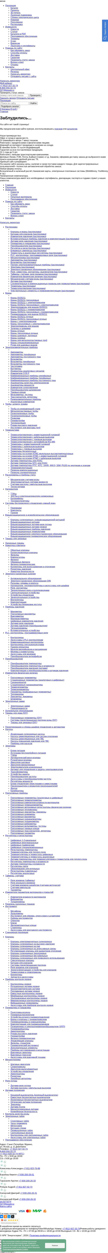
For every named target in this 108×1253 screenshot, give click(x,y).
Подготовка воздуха (20, 1012)
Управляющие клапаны (22, 1041)
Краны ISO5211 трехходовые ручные (29, 319)
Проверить (35, 95)
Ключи (14, 923)
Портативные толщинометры (25, 821)
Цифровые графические (23, 845)
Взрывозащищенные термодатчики (28, 531)
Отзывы (14, 64)
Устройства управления (22, 595)
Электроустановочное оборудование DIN (31, 581)
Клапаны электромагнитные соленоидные (31, 941)
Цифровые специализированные (27, 847)
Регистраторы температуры (24, 850)
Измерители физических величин (21, 673)
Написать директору (20, 74)
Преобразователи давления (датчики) (29, 668)
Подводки (15, 418)
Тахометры (16, 890)
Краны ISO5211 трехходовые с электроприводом (34, 305)
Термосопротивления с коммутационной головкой (35, 435)
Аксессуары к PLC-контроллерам (27, 640)
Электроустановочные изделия (20, 574)
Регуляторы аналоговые (23, 873)
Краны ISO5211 (18, 298)
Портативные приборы (16, 793)
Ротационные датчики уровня (25, 986)
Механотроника (13, 1059)
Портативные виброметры (23, 824)
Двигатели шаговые (20, 762)
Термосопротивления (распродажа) (28, 288)
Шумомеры (16, 699)
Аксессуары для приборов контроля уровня (32, 1005)
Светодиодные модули (22, 1133)
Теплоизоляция (18, 423)
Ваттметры (16, 369)
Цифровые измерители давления (27, 621)
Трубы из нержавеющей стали (25, 409)
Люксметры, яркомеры (22, 696)
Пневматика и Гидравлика (18, 1008)
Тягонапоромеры (19, 628)
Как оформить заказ (20, 50)
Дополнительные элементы (24, 1048)
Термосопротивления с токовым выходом (31, 439)
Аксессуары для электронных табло (28, 1137)
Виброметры (17, 899)
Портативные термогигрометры (26, 800)
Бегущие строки (18, 1128)
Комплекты (16, 510)
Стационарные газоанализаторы (27, 685)
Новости (15, 29)
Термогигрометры (19, 687)
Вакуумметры (17, 616)
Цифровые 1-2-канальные (23, 840)
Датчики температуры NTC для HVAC (29, 463)
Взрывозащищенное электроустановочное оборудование (39, 534)
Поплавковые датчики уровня (25, 991)
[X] (12, 1216)
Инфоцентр (11, 190)
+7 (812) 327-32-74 (9, 85)
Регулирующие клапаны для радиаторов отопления (36, 951)
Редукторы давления (21, 569)
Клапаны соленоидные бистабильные (29, 956)
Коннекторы (16, 974)
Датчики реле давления (22, 623)
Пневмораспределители (22, 1015)
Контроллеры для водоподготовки (27, 644)
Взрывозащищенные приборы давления (30, 529)
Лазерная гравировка (21, 15)
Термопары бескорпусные (23, 451)
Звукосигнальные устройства (25, 597)
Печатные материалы (21, 197)
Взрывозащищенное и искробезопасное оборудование (32, 515)
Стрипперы (16, 928)
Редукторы (16, 1076)
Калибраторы (17, 791)
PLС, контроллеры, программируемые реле (26, 633)
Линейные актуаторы (21, 1078)
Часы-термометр (19, 1123)
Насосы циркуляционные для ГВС (27, 739)
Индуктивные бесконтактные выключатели (31, 1100)
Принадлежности (19, 708)
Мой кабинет (6, 83)
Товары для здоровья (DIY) (24, 722)
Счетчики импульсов (21, 887)
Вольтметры (16, 359)
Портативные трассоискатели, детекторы (31, 831)
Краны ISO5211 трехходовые (25, 300)
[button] (105, 31)
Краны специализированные (25, 343)
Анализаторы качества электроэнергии (30, 383)
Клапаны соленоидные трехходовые (28, 953)
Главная (4, 111)
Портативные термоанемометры (27, 805)
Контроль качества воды (17, 1114)
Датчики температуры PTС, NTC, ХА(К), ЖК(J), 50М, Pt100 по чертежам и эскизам (50, 465)
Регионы (15, 72)
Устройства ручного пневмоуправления (30, 1017)
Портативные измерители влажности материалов (35, 802)
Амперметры (17, 352)
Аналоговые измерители (23, 402)
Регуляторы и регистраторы (19, 835)
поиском (58, 129)
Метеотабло (16, 1126)
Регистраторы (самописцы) (24, 871)
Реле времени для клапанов (24, 967)
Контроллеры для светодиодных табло (29, 1135)
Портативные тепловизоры (24, 809)
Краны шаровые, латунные (24, 335)
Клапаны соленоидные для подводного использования (38, 958)
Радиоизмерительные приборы (26, 399)
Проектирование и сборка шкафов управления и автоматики (35, 727)
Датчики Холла (18, 1107)
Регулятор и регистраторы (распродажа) (30, 248)
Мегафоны (16, 911)
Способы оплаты (19, 53)
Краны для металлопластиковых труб (29, 340)
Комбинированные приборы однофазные (31, 376)
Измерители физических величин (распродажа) (34, 276)
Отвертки (15, 920)
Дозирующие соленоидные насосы (28, 734)
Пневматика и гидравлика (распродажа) (30, 243)
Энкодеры (16, 1104)
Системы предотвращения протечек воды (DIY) (34, 720)
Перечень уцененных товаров (20, 904)
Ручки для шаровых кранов (24, 345)
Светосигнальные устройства (25, 593)
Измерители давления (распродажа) (28, 236)
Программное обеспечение (24, 36)
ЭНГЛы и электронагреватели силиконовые (32, 496)
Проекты (15, 10)
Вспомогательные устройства (25, 630)
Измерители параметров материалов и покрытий (29, 892)
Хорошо (55, 1245)
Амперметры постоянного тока (26, 357)
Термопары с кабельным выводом (27, 446)
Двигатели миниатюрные (23, 765)
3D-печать (15, 13)
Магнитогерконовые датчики (24, 1109)
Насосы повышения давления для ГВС (30, 741)
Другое (14, 788)
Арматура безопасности (22, 571)
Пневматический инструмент (25, 1045)
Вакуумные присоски (21, 1055)
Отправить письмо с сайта (23, 76)
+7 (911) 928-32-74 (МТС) (12, 1154)
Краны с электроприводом (23, 321)
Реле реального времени (23, 883)
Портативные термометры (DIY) (26, 718)
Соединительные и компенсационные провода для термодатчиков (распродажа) (50, 284)
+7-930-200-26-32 (27, 1199)
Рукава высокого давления (24, 425)
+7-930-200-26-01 (25, 1175)
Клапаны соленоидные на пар (25, 946)
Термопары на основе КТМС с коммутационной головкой (39, 456)
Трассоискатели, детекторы (24, 397)
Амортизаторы (18, 1031)
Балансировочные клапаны (24, 552)
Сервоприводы (18, 1067)
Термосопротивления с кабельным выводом (32, 437)
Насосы (9, 729)
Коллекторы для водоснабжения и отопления (33, 567)
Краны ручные (18, 331)
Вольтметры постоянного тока (25, 364)
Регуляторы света (19, 866)
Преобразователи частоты (23, 776)
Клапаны (9, 937)
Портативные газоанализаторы (26, 819)
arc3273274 (5, 1202)
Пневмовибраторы (20, 1029)
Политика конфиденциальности (45, 1235)
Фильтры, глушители (20, 1043)
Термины (15, 39)
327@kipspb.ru (7, 90)
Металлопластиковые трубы (24, 411)
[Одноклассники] (5, 1216)
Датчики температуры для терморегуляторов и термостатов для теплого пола (49, 859)
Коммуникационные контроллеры (27, 642)
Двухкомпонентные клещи (23, 925)
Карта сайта (6, 1206)
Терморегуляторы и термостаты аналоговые (32, 857)
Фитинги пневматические (23, 564)
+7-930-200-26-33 (27, 1181)
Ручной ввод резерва (21, 760)
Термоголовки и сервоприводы (26, 972)
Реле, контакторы (19, 588)
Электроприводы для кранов (25, 326)
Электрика (10, 746)
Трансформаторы (19, 772)
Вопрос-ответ (17, 62)
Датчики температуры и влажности (28, 864)
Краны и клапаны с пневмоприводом (29, 1019)
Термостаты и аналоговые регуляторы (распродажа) (36, 253)
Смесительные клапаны (22, 960)
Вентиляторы (17, 600)
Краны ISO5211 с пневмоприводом (28, 309)
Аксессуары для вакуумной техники (28, 1057)
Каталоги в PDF (18, 34)
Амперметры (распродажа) (24, 260)
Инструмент (11, 906)
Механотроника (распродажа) (25, 258)
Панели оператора (20, 647)
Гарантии (15, 57)
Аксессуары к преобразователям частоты (31, 779)
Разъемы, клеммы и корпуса (24, 583)
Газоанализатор (18, 682)
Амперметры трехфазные (23, 354)
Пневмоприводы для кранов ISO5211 (29, 314)
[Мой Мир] (9, 1216)
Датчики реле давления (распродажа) (29, 241)
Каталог (14, 8)
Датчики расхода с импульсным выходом (31, 1088)
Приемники (16, 508)
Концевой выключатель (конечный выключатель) (34, 1095)
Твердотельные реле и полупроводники (30, 590)
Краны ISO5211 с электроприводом (28, 302)
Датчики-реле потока (21, 1085)
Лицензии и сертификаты (23, 46)
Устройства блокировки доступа (26, 604)
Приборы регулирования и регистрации (30, 1050)
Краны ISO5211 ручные (22, 317)
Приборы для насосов (21, 743)
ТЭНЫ (14, 755)
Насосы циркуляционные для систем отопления (34, 736)
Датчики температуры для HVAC (27, 461)
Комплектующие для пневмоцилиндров (30, 1024)
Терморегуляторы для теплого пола (28, 852)
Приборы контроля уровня (18, 979)
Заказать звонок (8, 98)
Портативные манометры (23, 614)
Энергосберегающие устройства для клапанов (33, 970)
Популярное (17, 22)
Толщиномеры (18, 902)
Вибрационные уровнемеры (24, 1003)
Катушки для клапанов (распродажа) (28, 234)
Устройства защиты (20, 774)
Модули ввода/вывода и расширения (29, 649)
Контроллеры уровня (21, 984)
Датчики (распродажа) (21, 281)
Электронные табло (14, 1116)
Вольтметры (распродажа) (23, 262)
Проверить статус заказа (23, 60)
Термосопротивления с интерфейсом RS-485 (33, 442)
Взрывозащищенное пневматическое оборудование (36, 536)
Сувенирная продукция (16, 932)
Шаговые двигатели (20, 1064)
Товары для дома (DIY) (16, 713)
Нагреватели (11, 489)
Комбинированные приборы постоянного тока (33, 380)
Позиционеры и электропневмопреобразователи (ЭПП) (38, 1026)
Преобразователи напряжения (26, 390)
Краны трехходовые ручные (24, 333)
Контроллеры (17, 637)
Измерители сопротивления (24, 387)
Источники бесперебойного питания (28, 753)
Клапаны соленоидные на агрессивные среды (33, 949)
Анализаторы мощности (22, 385)
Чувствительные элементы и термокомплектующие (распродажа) (43, 291)
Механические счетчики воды (25, 479)
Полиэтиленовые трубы (22, 413)
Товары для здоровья (15, 539)
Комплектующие (18, 602)
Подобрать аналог (10, 106)
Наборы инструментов (22, 918)
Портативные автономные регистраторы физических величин (41, 807)
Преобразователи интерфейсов (26, 656)
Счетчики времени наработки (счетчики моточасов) (35, 885)
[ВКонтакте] (1, 1216)
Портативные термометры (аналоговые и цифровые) (37, 798)
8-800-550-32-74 (8, 88)
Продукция (5, 100)
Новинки (15, 20)
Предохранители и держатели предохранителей (34, 786)
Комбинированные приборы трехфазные (31, 378)
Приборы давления (14, 607)
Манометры (16, 611)
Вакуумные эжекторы (21, 1052)
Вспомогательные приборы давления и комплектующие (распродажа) (45, 239)
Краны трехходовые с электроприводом (30, 324)
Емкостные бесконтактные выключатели (30, 1097)
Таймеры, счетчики (14, 876)
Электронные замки (15, 701)
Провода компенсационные (24, 470)
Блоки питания (18, 750)
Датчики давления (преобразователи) (29, 626)
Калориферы (17, 498)
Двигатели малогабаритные (24, 1069)
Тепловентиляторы (20, 501)
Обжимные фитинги (20, 562)
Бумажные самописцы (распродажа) (28, 250)
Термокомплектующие (21, 468)
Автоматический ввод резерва (25, 758)
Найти (33, 103)
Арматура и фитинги (15, 545)
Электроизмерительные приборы (21, 347)
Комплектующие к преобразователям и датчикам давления (39, 670)
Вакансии (15, 43)
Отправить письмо (25, 98)
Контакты (9, 218)
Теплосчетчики (18, 487)
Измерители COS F (20, 373)
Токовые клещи (18, 392)
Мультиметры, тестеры (22, 394)
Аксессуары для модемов (23, 654)
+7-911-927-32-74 (24, 1187)
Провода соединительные (23, 472)
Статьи (14, 31)
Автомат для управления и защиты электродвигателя (37, 769)
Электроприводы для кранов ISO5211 (29, 307)
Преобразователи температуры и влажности (32, 666)
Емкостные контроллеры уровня (26, 993)
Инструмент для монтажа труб (25, 428)
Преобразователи (14, 659)
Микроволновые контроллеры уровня (29, 1000)
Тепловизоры (17, 694)
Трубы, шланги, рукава (16, 404)
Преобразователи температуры (26, 663)
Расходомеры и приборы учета (20, 475)
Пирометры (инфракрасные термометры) (31, 692)
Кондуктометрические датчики (25, 989)
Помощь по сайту (13, 201)
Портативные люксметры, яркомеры (28, 812)
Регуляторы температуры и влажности (29, 861)
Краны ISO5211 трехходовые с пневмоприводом (34, 312)
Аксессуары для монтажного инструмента (31, 930)
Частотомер (16, 366)
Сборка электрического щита (25, 17)
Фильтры (15, 555)
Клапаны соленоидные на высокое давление (33, 944)
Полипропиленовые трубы (24, 416)
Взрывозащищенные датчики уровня (29, 527)
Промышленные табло (22, 1130)
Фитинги (15, 559)
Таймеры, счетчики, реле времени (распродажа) (34, 274)
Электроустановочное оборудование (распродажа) (35, 269)
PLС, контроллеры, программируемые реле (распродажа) (39, 255)
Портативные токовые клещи (25, 828)
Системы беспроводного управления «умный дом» (30, 503)
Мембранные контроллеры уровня (28, 996)
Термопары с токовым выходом (26, 449)
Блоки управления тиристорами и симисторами (34, 784)
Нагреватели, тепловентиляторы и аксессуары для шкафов (40, 585)
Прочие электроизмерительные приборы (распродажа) (37, 265)
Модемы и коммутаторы (22, 652)
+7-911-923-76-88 (31, 1168)
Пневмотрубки (18, 420)
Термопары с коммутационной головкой (30, 444)
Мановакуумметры (20, 619)
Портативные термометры (23, 678)
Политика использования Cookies (15, 1249)
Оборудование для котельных (25, 869)
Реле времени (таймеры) (23, 880)
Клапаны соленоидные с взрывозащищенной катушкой (38, 520)
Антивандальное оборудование (26, 578)
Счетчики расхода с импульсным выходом (31, 484)
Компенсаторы (18, 557)
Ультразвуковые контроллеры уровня (29, 998)
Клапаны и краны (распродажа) (26, 232)
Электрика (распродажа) (23, 267)
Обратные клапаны (20, 550)
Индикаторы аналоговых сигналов (27, 371)
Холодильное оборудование (19, 711)
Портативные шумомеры (23, 814)
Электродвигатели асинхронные (26, 767)
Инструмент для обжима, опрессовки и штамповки (35, 916)
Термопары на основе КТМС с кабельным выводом (36, 458)
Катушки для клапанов (22, 963)
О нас (13, 41)
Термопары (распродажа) (23, 286)
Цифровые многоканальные (24, 843)
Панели (14, 513)
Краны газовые (18, 338)
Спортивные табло (20, 1121)
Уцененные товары (14, 543)
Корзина (9, 109)
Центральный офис (20, 69)
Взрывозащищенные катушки (25, 522)
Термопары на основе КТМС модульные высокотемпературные (42, 454)
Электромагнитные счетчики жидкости (29, 482)
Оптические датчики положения (26, 1102)
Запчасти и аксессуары (22, 977)
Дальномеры (17, 913)
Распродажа (17, 24)
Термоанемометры (20, 689)
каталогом (72, 129)
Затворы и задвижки (21, 328)
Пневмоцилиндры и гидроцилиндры (28, 1022)
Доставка (15, 55)
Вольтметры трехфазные (23, 361)
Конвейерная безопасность (24, 1111)
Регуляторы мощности (22, 781)
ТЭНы (14, 494)
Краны (8, 293)
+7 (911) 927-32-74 (71, 1229)
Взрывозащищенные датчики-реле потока (31, 524)
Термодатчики (12, 430)
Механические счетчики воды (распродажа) (32, 279)
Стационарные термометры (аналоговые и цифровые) (37, 680)
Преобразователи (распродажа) (26, 246)
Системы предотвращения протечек (28, 965)
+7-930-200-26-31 (28, 1193)
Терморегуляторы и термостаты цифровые (32, 854)
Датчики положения (15, 1090)
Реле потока (11, 1081)
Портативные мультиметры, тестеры (28, 826)
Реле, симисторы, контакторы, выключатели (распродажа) (39, 272)
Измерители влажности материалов (28, 897)
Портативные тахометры (23, 833)
